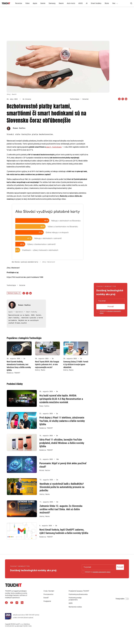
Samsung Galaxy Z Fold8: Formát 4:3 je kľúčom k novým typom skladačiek (75, 364)
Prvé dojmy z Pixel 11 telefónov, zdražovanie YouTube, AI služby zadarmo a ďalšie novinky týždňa (62, 421)
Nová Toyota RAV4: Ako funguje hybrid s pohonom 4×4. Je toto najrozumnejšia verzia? (47, 364)
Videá (27, 3)
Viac (114, 3)
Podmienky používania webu (78, 594)
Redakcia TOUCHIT (13, 373)
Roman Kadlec (19, 128)
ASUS (80, 3)
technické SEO (10, 626)
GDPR (70, 603)
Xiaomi (61, 3)
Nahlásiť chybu (13, 293)
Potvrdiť (111, 307)
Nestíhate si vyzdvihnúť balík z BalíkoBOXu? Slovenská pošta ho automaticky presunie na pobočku (62, 487)
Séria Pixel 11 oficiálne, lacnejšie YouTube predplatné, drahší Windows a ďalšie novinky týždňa (61, 443)
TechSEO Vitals (27, 626)
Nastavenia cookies (75, 607)
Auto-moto (71, 3)
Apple (35, 3)
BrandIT (46, 598)
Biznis (107, 3)
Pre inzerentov (48, 594)
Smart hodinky (96, 3)
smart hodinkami (54, 147)
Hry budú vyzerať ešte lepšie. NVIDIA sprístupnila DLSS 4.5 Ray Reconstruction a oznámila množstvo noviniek (61, 399)
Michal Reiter (44, 470)
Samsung (52, 3)
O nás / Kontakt (49, 591)
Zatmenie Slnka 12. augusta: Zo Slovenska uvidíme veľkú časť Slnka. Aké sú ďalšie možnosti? (61, 509)
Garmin (42, 3)
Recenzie (18, 3)
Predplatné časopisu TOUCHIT (79, 591)
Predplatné (47, 601)
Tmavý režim (120, 599)
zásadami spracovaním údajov (101, 572)
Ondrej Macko (40, 370)
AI (87, 3)
